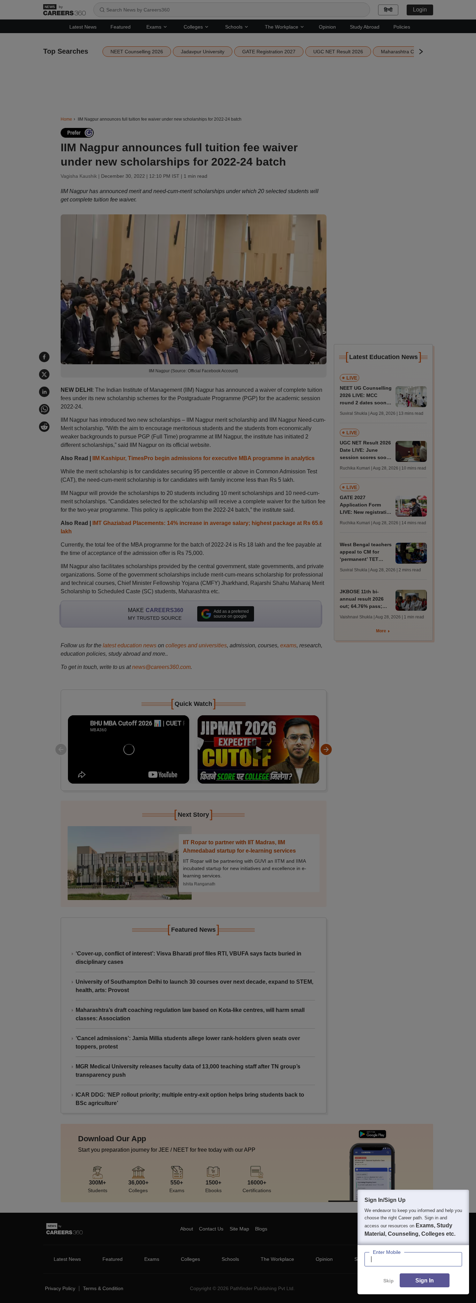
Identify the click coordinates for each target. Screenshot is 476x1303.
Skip (388, 1280)
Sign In (424, 1280)
